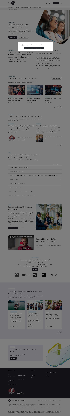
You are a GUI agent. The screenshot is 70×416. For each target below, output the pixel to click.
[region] (35, 46)
